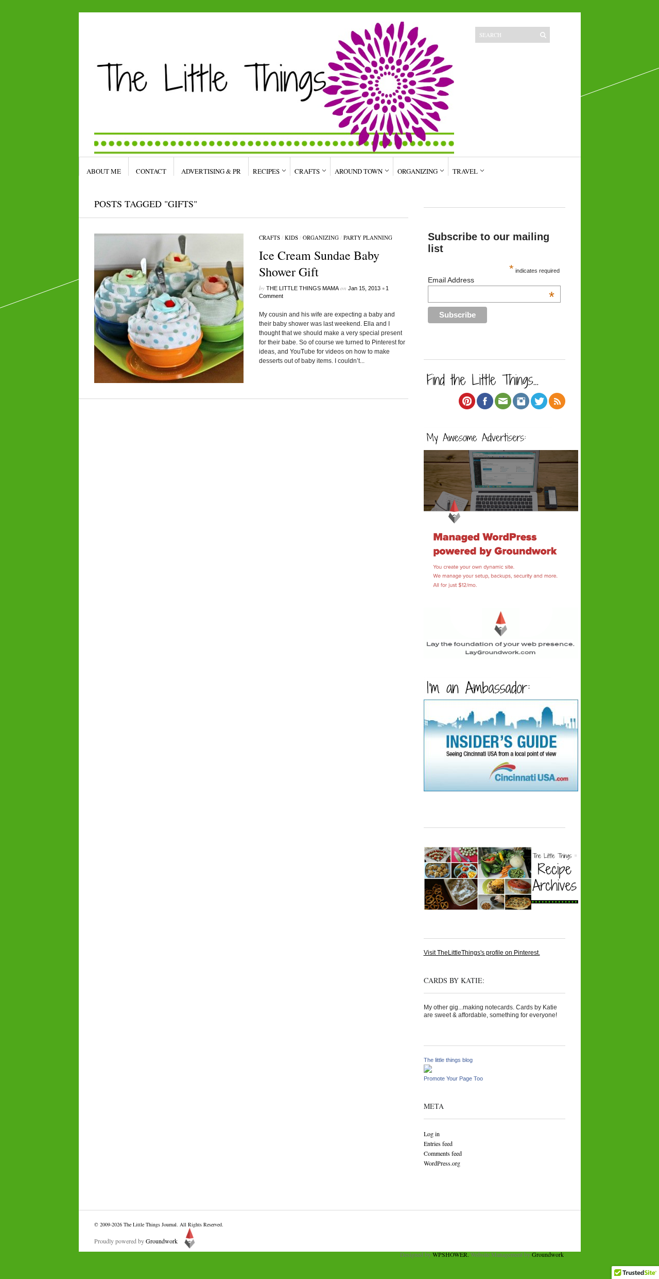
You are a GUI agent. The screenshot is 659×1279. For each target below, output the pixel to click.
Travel (465, 171)
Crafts (307, 171)
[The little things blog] (428, 1070)
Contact (151, 171)
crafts (269, 237)
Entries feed (438, 1143)
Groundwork (161, 1241)
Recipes (266, 171)
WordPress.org (442, 1163)
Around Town (359, 171)
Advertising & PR (211, 171)
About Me (103, 171)
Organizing (417, 171)
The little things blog (448, 1060)
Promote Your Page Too (453, 1078)
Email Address (491, 280)
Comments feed (443, 1153)
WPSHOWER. (450, 1254)
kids (291, 237)
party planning (367, 237)
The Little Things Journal (150, 1224)
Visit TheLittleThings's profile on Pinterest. (482, 952)
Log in (432, 1133)
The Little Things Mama (302, 288)
